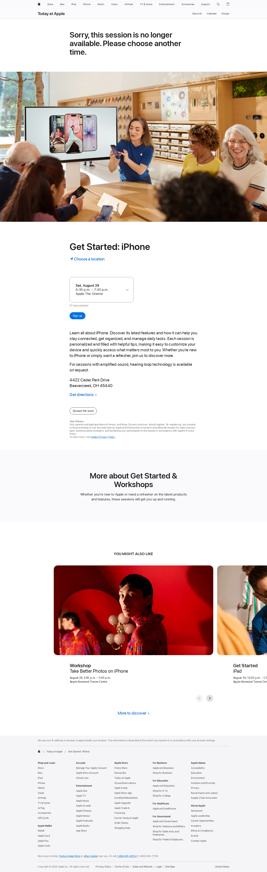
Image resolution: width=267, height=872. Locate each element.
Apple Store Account (87, 773)
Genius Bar (120, 773)
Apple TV (81, 795)
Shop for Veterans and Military (169, 826)
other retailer (91, 856)
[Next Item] (209, 698)
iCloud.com (82, 778)
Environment (198, 778)
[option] (100, 290)
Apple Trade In (122, 808)
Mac (40, 773)
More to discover (132, 713)
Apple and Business (163, 768)
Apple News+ (83, 816)
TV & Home (44, 803)
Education (196, 773)
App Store (81, 830)
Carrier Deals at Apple (126, 818)
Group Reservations (125, 783)
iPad (40, 778)
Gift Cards (43, 818)
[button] (218, 4)
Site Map (170, 866)
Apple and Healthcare (164, 808)
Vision (41, 793)
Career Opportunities (202, 820)
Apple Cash (44, 845)
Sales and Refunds (142, 866)
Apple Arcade (83, 805)
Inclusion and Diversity (203, 783)
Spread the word (83, 410)
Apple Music (82, 801)
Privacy (195, 788)
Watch (41, 788)
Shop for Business (162, 773)
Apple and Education (164, 785)
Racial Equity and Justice (204, 793)
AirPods (42, 798)
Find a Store (120, 768)
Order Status (121, 823)
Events (194, 835)
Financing (119, 813)
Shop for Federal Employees (168, 839)
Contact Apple (198, 841)
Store (41, 768)
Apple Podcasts (84, 820)
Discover (197, 13)
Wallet (41, 830)
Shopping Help (122, 828)
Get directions (82, 394)
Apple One (81, 791)
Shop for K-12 (160, 791)
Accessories (44, 813)
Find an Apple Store (69, 856)
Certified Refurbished (125, 798)
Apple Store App (123, 793)
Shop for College (162, 795)
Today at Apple (51, 13)
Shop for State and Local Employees (166, 833)
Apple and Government (165, 821)
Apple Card (44, 835)
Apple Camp (120, 788)
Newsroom (196, 810)
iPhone (41, 783)
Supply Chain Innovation (204, 798)
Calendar (212, 13)
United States (222, 866)
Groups (225, 13)
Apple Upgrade (122, 803)
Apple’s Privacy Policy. (103, 437)
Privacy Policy (103, 866)
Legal (159, 866)
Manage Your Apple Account (91, 768)
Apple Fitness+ (84, 810)
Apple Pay (43, 841)
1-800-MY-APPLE (127, 856)
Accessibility (197, 768)
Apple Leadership (200, 816)
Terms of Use (122, 866)
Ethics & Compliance (202, 830)
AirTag (41, 808)
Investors (196, 826)
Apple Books (83, 826)
